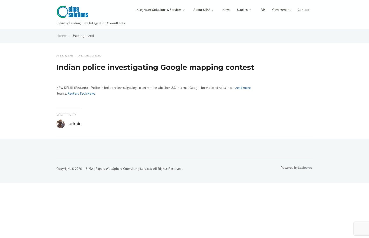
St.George (305, 167)
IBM (262, 9)
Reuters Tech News (81, 93)
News (226, 9)
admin (75, 123)
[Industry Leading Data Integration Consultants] (90, 12)
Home (61, 36)
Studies (242, 9)
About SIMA (201, 9)
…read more (241, 87)
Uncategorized (89, 55)
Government (281, 9)
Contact (304, 9)
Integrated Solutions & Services (159, 9)
